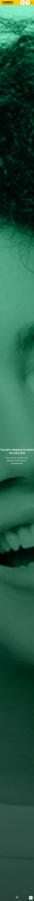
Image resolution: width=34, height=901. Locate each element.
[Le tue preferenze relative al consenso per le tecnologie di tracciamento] (31, 898)
